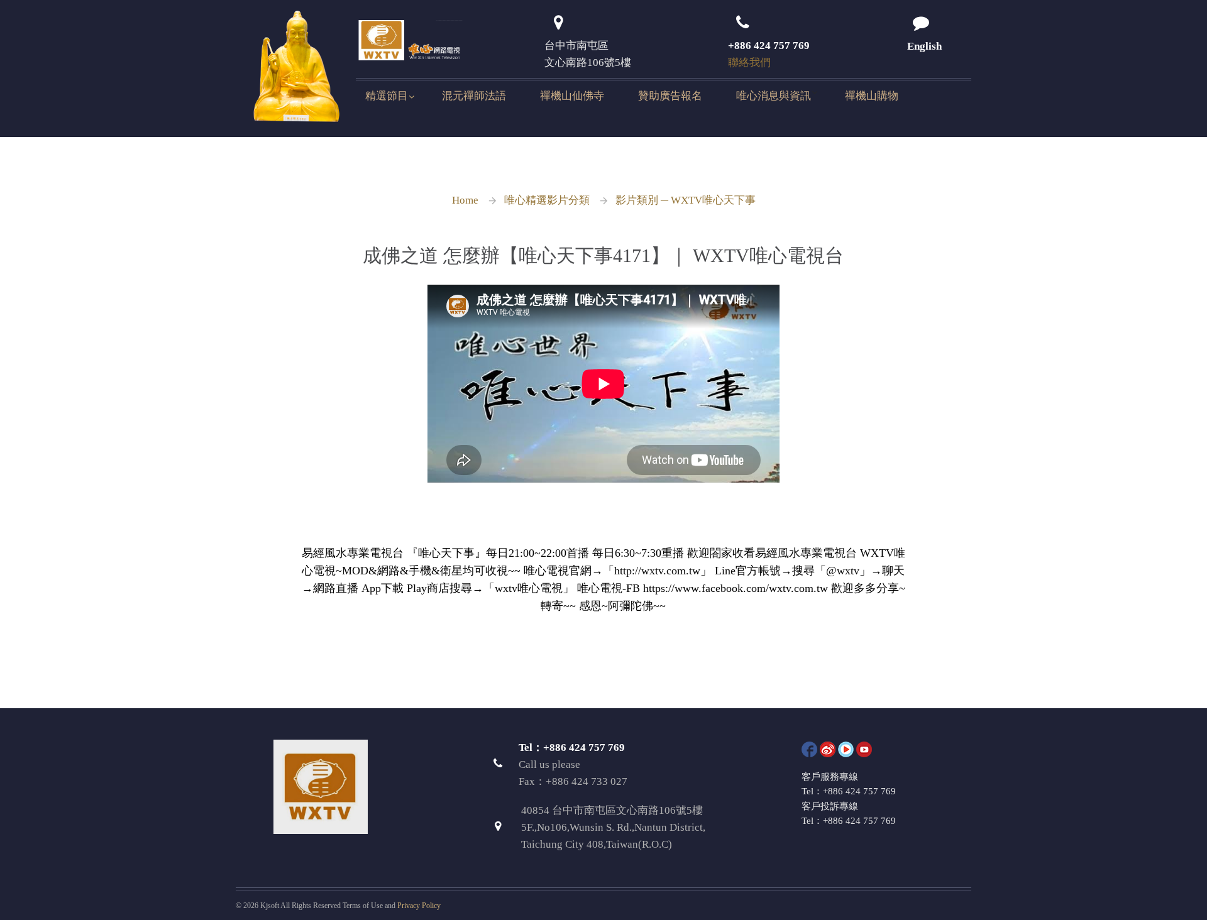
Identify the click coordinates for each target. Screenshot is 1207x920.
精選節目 (386, 96)
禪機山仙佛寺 (572, 96)
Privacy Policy (419, 905)
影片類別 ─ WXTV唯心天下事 (685, 200)
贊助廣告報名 (670, 96)
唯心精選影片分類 (547, 200)
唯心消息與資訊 (773, 96)
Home (465, 200)
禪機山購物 (871, 96)
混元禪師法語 (474, 96)
